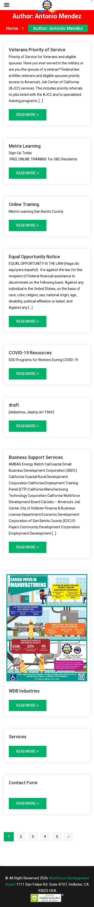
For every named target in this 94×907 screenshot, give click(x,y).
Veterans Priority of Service (37, 49)
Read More (26, 115)
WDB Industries (24, 691)
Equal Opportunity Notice (34, 256)
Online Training (24, 204)
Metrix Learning (25, 146)
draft (14, 405)
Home (12, 28)
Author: (58, 28)
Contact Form (23, 782)
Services (17, 736)
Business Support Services (36, 457)
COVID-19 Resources (30, 352)
